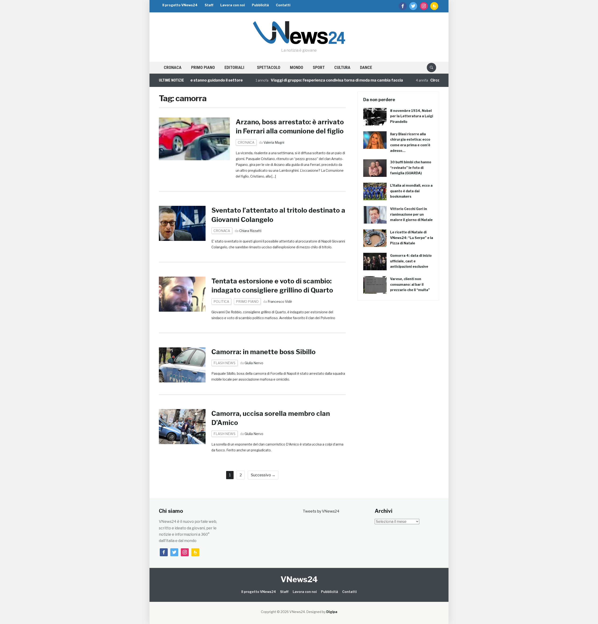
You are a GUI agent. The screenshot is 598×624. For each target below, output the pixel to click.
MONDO (296, 67)
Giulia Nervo (254, 363)
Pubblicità (260, 5)
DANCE (366, 67)
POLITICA (221, 301)
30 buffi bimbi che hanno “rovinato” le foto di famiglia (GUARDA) (410, 167)
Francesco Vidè (280, 301)
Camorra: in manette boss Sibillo (263, 352)
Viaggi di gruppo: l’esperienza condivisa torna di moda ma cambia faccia (322, 80)
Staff (209, 5)
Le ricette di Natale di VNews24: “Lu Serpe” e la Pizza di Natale (411, 237)
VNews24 (299, 579)
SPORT (319, 67)
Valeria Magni (273, 142)
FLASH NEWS (224, 363)
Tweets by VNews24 (321, 511)
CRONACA (173, 67)
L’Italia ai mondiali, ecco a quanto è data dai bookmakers (411, 191)
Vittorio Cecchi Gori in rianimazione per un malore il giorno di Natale (411, 214)
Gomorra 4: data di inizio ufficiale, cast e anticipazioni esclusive (411, 261)
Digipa (331, 612)
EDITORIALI (234, 67)
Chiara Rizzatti (250, 231)
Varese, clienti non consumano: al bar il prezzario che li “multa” (410, 284)
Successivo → (263, 475)
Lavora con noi (232, 5)
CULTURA (342, 67)
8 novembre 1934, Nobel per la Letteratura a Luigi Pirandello (411, 116)
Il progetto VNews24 (180, 5)
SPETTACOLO (268, 67)
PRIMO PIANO (203, 67)
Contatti (283, 5)
